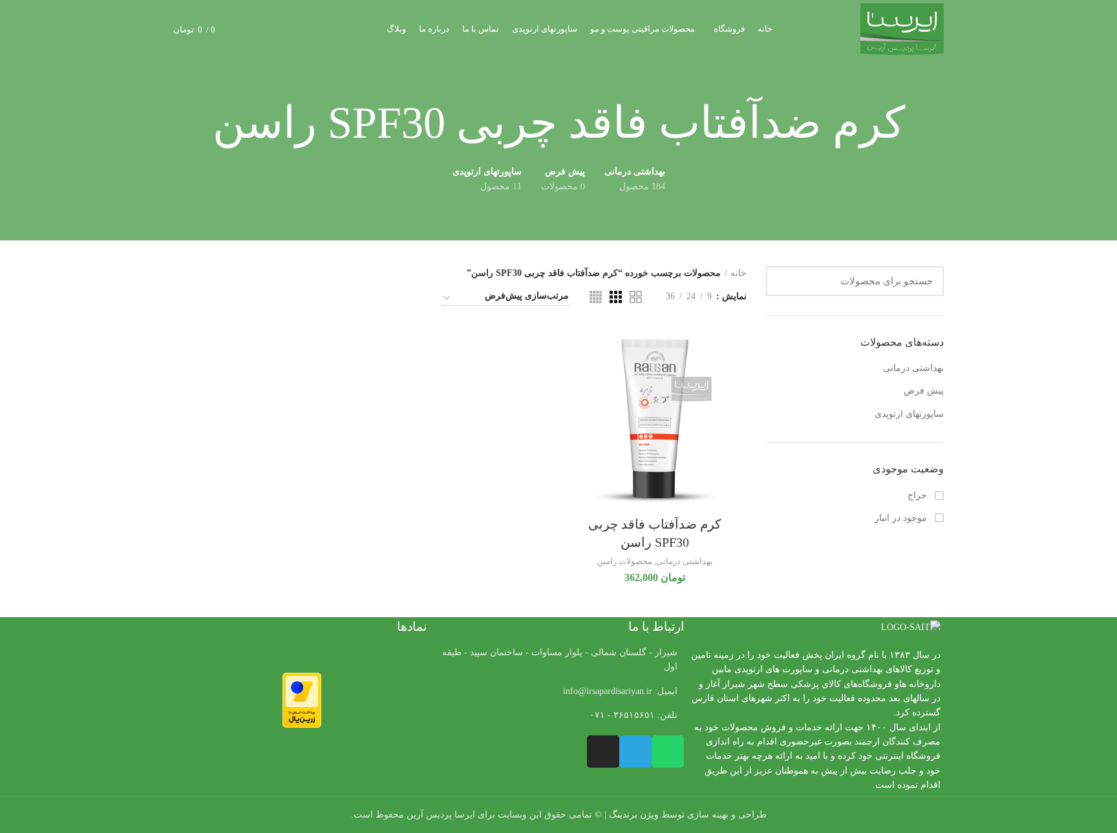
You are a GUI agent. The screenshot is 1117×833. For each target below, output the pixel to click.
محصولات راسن (624, 561)
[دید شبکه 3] (616, 297)
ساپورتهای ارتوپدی (909, 414)
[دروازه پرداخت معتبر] (301, 699)
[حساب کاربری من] (272, 29)
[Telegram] (635, 751)
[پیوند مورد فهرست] (558, 691)
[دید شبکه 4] (596, 297)
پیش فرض (924, 390)
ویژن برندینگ (634, 814)
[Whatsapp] (668, 751)
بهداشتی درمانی (913, 368)
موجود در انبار (902, 518)
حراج (919, 495)
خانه (738, 273)
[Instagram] (603, 751)
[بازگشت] (921, 123)
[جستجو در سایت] (783, 281)
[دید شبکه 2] (636, 297)
